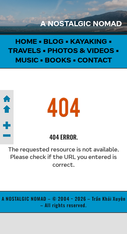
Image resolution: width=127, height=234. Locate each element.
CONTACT (95, 60)
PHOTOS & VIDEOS (80, 51)
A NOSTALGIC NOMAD (81, 24)
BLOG (53, 42)
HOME (26, 42)
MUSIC (26, 60)
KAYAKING (88, 42)
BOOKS (58, 60)
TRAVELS (24, 51)
